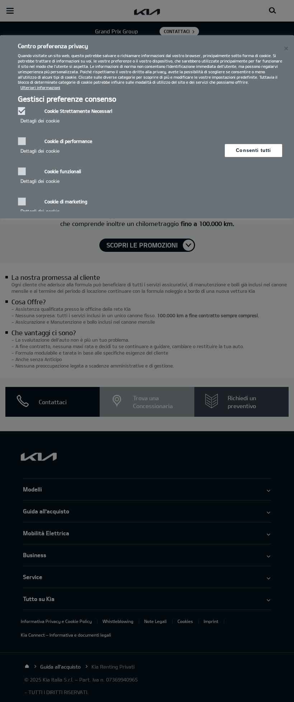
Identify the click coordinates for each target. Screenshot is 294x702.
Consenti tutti (253, 150)
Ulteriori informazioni (40, 87)
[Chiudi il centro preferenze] (286, 48)
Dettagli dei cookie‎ (40, 121)
